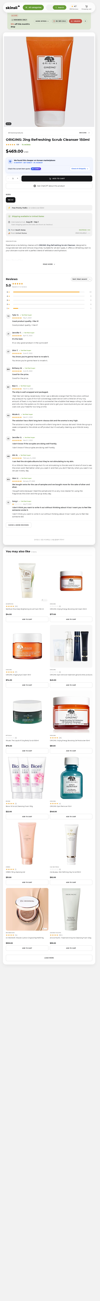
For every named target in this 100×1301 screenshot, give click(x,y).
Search (61, 7)
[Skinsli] (12, 7)
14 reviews (26, 144)
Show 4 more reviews (18, 525)
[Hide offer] (85, 21)
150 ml (10, 200)
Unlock (77, 21)
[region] (49, 81)
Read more (48, 264)
